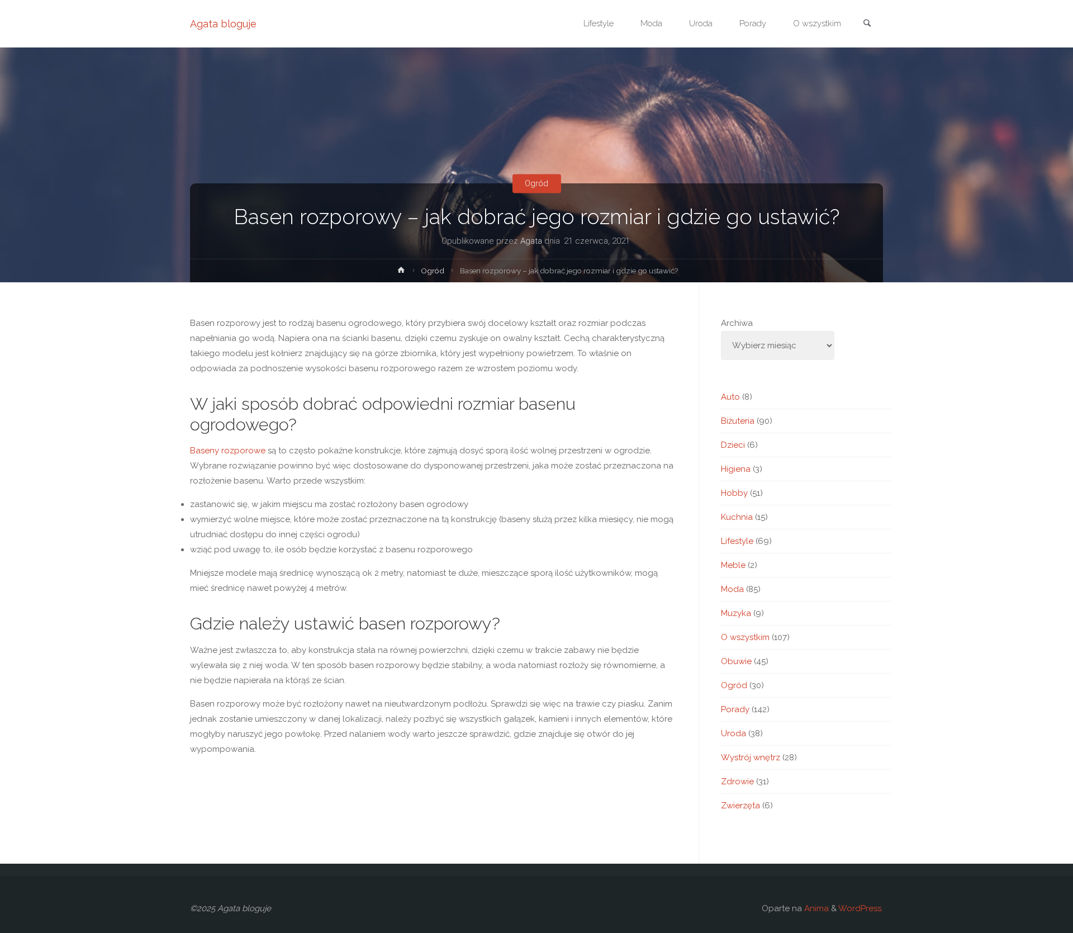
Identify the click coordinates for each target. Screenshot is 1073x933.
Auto (730, 397)
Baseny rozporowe (227, 451)
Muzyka (736, 613)
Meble (733, 565)
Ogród (536, 183)
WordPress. (860, 908)
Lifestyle (737, 541)
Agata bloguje (223, 24)
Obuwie (736, 661)
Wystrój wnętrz (750, 757)
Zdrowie (737, 781)
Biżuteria (737, 421)
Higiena (736, 469)
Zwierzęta (740, 806)
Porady (735, 709)
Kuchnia (737, 517)
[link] (867, 24)
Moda (732, 589)
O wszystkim (745, 637)
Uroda (733, 733)
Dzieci (733, 445)
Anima (815, 908)
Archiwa (737, 323)
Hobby (734, 493)
